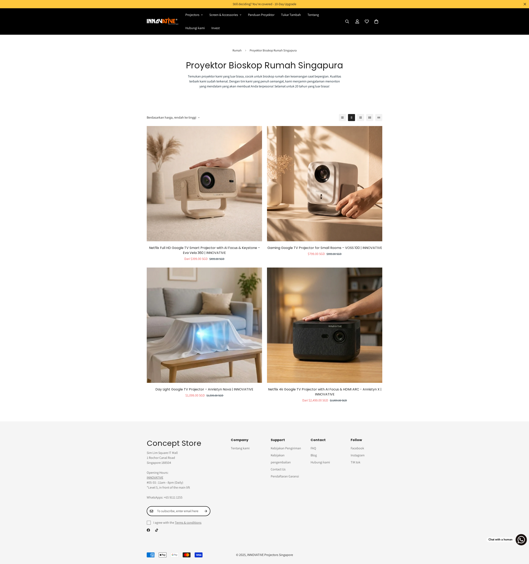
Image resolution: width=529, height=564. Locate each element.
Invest (215, 28)
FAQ (313, 448)
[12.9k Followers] (148, 530)
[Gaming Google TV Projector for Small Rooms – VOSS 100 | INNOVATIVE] (324, 183)
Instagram (358, 455)
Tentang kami (240, 448)
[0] (376, 21)
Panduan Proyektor (261, 15)
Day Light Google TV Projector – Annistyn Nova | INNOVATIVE (204, 389)
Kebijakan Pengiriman (286, 448)
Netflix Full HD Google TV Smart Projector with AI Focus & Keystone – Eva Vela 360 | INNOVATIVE (204, 250)
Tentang (313, 15)
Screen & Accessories (223, 15)
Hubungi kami (195, 28)
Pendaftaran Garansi (285, 476)
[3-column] (360, 117)
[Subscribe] (205, 511)
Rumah (237, 50)
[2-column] (351, 117)
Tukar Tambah (291, 15)
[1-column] (342, 117)
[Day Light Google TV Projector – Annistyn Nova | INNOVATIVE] (204, 325)
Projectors (192, 15)
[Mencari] (347, 21)
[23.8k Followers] (156, 530)
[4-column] (369, 117)
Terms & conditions (188, 522)
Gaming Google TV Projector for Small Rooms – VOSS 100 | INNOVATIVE (324, 247)
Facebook (357, 448)
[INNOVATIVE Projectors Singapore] (163, 21)
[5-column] (378, 117)
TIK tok (355, 462)
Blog (314, 455)
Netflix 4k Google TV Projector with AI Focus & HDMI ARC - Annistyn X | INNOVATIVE (324, 392)
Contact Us (278, 469)
